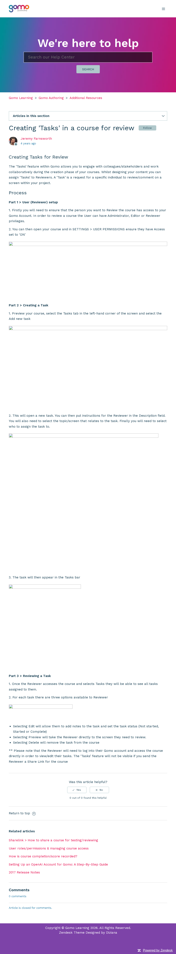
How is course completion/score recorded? (43, 856)
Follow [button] (147, 127)
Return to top (20, 813)
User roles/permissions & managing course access (49, 848)
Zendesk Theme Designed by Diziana (88, 933)
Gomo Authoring (51, 98)
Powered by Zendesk (158, 950)
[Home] (19, 8)
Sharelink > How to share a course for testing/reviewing (53, 840)
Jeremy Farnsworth (36, 139)
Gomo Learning (21, 98)
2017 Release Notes (24, 872)
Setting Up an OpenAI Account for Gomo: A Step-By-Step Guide (58, 864)
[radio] (76, 790)
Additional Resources (86, 98)
